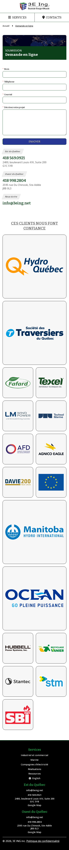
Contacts (53, 17)
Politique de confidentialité (42, 841)
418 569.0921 (35, 794)
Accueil (6, 25)
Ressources (34, 773)
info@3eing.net (34, 790)
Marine (34, 759)
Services (19, 17)
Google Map (34, 805)
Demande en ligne (24, 25)
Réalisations (34, 769)
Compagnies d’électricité (34, 764)
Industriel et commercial (34, 755)
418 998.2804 (35, 821)
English (36, 778)
